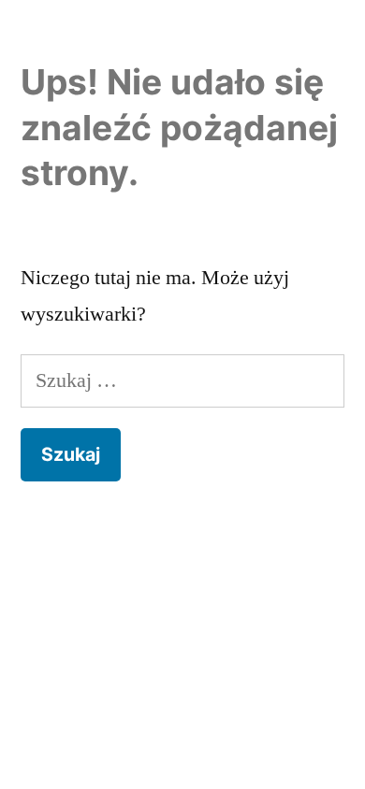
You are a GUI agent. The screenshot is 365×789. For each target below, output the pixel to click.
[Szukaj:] (182, 380)
